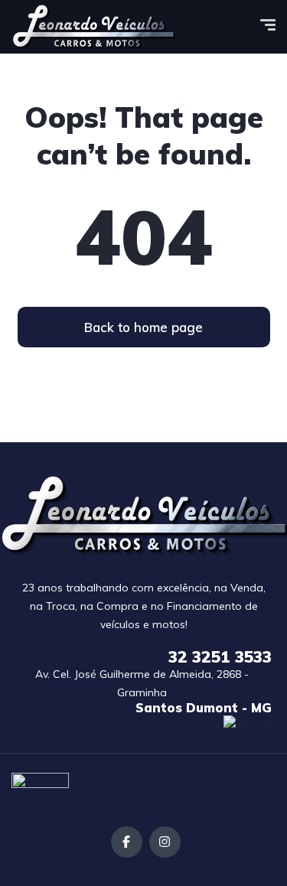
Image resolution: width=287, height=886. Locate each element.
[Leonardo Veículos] (93, 27)
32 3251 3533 (220, 656)
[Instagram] (165, 842)
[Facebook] (126, 842)
